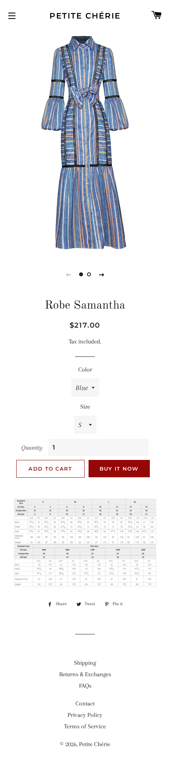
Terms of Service (85, 726)
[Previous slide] (68, 274)
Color (85, 369)
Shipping (85, 662)
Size (85, 406)
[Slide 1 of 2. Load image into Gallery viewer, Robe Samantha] (81, 274)
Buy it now (119, 468)
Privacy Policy (85, 714)
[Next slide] (101, 274)
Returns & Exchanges (85, 674)
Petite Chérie (85, 16)
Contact (85, 703)
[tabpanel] (85, 143)
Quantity (32, 447)
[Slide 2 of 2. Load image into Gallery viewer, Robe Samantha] (89, 274)
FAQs (85, 685)
